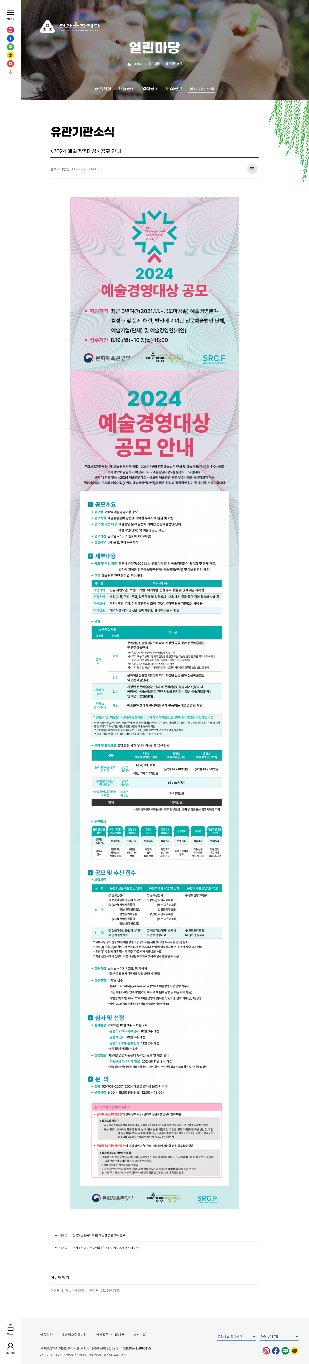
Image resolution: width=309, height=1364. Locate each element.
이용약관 (46, 1334)
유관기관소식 (201, 88)
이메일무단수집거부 (110, 1334)
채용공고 (126, 88)
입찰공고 (150, 88)
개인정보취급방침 (74, 1334)
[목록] (252, 167)
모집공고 (174, 88)
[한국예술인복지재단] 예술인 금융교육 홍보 (98, 1235)
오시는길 (139, 1334)
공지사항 (103, 88)
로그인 (10, 1333)
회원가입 (10, 1352)
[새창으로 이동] (10, 30)
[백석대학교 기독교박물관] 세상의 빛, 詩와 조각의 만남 (105, 1247)
